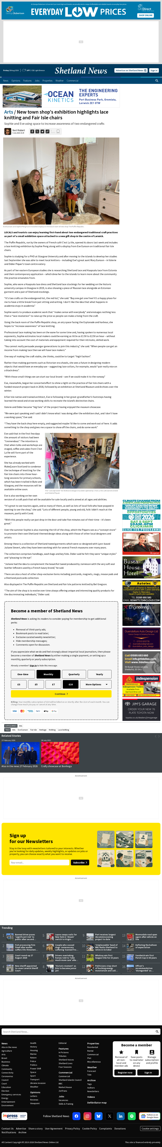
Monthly (48, 674)
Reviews (34, 1099)
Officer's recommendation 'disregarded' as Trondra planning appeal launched (144, 970)
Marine (33, 1054)
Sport (33, 1075)
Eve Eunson (23, 729)
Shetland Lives (65, 1063)
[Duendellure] (141, 639)
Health (33, 1043)
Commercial (65, 1072)
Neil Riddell (18, 130)
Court (4, 1083)
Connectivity (7, 1072)
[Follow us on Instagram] (87, 1116)
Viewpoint (35, 1103)
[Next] (158, 736)
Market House (65, 1087)
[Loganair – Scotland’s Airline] (141, 544)
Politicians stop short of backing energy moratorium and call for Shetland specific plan (106, 970)
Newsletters (93, 1091)
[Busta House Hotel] (141, 567)
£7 (53, 684)
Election (5, 1090)
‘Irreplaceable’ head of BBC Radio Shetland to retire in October (106, 947)
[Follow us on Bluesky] (99, 1116)
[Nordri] (141, 615)
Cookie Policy (89, 1128)
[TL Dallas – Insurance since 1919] (141, 662)
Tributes (62, 1056)
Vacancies (63, 1100)
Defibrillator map (97, 1102)
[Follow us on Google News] (149, 1116)
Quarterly (74, 674)
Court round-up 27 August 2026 (24, 956)
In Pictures (64, 1052)
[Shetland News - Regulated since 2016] (14, 1116)
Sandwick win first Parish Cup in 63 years (146, 956)
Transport (34, 1079)
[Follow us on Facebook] (76, 1116)
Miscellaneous (94, 1061)
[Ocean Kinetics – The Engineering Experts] (61, 96)
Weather (34, 1086)
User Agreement (54, 1128)
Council (5, 1079)
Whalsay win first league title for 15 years (107, 956)
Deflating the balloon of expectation (146, 946)
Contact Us (8, 1128)
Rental (90, 1050)
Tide (89, 1074)
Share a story (35, 1128)
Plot (89, 1058)
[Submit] (156, 1031)
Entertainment (8, 1101)
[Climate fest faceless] (141, 500)
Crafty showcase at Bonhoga (56, 766)
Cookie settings (150, 1128)
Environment (7, 1105)
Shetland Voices (66, 1059)
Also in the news (9, 1047)
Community (7, 1069)
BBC (60, 1083)
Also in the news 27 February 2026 (20, 766)
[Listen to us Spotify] (132, 1116)
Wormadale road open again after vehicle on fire (146, 937)
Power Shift (35, 1068)
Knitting (52, 729)
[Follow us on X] (110, 1116)
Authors (91, 1087)
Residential (92, 1047)
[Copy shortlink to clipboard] (47, 131)
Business (6, 1061)
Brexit (4, 1058)
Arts (8, 112)
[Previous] (155, 736)
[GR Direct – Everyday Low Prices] (81, 10)
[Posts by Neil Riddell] (7, 131)
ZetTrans (63, 1090)
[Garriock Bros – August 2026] (141, 686)
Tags (89, 1084)
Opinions (35, 1092)
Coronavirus (7, 1076)
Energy (5, 1098)
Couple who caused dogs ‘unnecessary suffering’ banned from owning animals (66, 948)
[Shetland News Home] (81, 75)
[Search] (156, 81)
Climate (5, 1065)
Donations (120, 1128)
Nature (33, 1057)
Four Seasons (65, 1067)
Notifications (9, 1132)
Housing (34, 1050)
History (33, 1046)
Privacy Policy (72, 1128)
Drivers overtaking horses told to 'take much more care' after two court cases (66, 959)
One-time (22, 674)
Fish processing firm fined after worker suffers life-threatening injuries (26, 948)
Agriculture (7, 1050)
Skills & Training (66, 1103)
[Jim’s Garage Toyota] (141, 710)
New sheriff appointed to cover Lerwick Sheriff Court (26, 968)
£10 (71, 684)
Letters (33, 1096)
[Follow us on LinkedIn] (121, 1116)
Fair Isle (33, 729)
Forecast (91, 1071)
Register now (125, 1072)
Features (64, 1048)
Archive (91, 1080)
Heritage (42, 729)
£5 (36, 684)
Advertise (21, 1128)
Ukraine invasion (38, 1083)
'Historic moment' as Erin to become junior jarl (65, 968)
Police (33, 1061)
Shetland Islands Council (70, 1079)
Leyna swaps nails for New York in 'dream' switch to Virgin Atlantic (66, 938)
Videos (91, 1096)
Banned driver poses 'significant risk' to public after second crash (25, 938)
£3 (18, 684)
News (4, 1043)
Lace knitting (63, 729)
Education (6, 1087)
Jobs (61, 1096)
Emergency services (11, 1094)
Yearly (99, 674)
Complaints (105, 1128)
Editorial (62, 1043)
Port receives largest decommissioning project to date (105, 937)
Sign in (154, 70)
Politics (33, 1064)
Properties (93, 1043)
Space (33, 1072)
